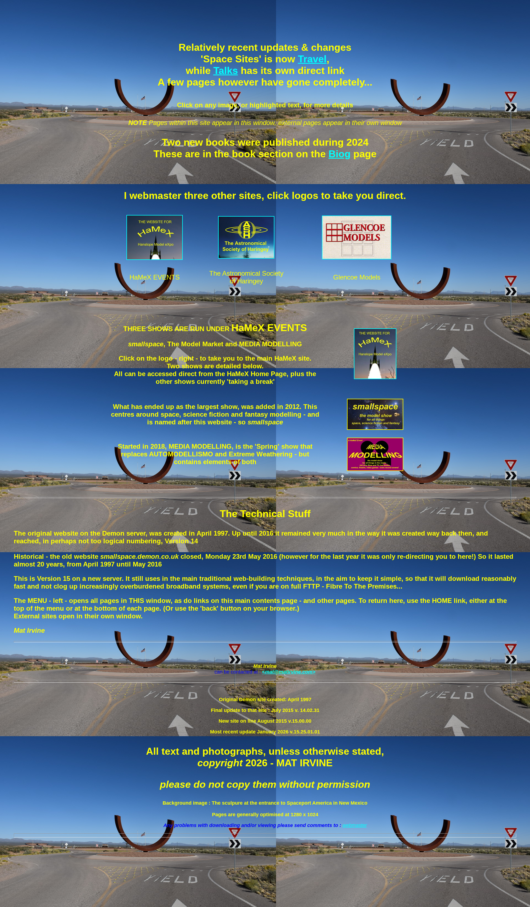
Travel (312, 59)
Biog (339, 153)
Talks (225, 70)
